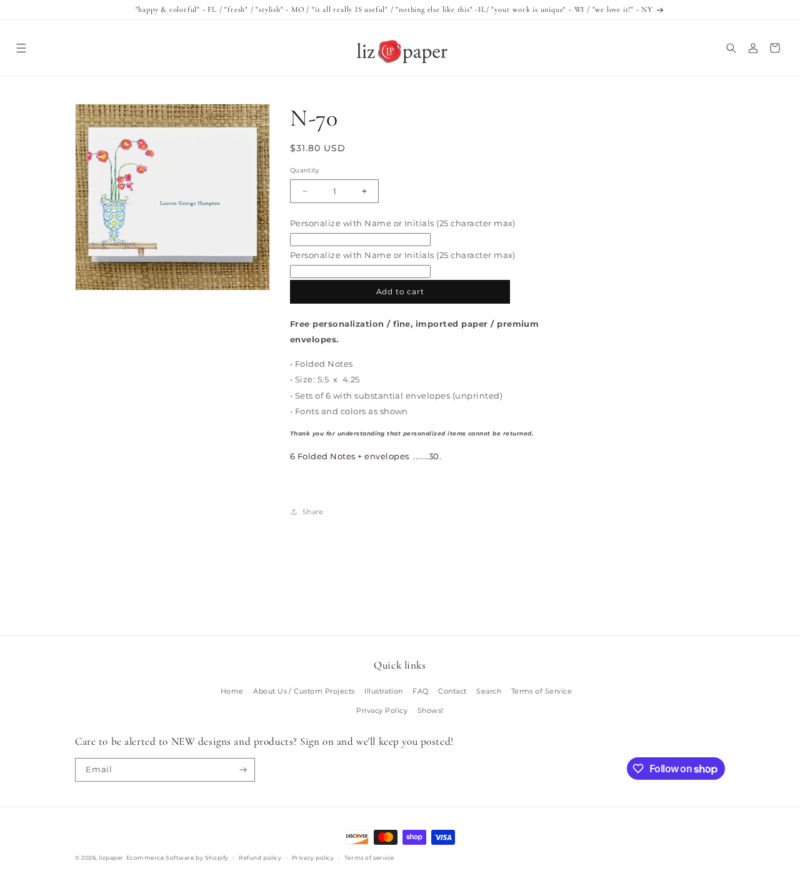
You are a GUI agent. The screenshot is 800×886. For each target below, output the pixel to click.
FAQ (420, 691)
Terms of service (369, 857)
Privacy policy (313, 857)
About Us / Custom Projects (303, 691)
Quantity (304, 170)
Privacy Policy (382, 710)
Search (488, 691)
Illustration (383, 691)
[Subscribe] (243, 770)
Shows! (431, 710)
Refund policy (260, 857)
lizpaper (111, 857)
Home (232, 691)
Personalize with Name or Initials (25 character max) (403, 223)
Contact (452, 691)
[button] (21, 48)
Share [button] (312, 511)
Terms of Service (541, 691)
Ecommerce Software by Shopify (177, 857)
